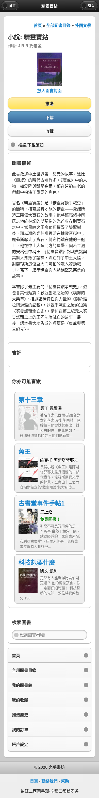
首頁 (38, 25)
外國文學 (83, 25)
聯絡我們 (49, 781)
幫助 (65, 781)
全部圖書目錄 (58, 25)
